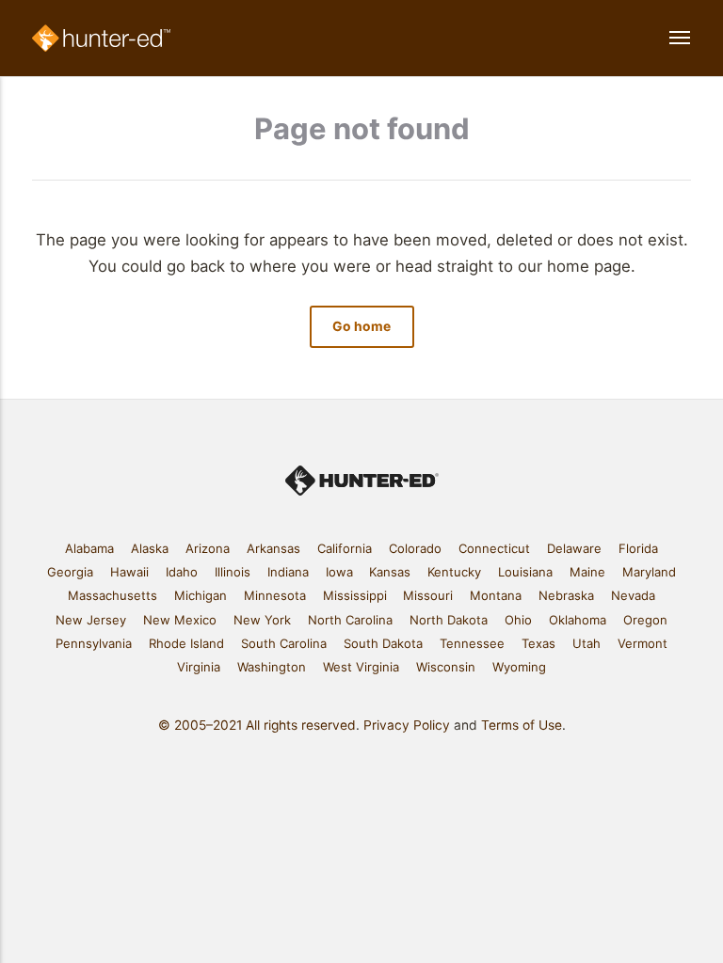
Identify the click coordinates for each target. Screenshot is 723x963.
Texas (538, 643)
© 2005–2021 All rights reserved (257, 725)
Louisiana (525, 571)
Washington (271, 666)
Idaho (182, 571)
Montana (496, 595)
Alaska (150, 548)
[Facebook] (316, 784)
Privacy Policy (406, 725)
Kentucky (454, 571)
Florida (638, 548)
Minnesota (275, 595)
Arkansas (273, 548)
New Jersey (91, 619)
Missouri (428, 595)
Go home (361, 326)
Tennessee (472, 643)
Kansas (389, 571)
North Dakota (449, 619)
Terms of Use (521, 725)
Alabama (89, 548)
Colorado (415, 548)
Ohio (518, 619)
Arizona (207, 548)
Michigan (200, 595)
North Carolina (350, 619)
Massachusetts (112, 595)
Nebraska (566, 595)
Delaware (574, 548)
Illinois (232, 571)
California (344, 548)
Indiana (288, 571)
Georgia (70, 571)
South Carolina (284, 643)
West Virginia (361, 666)
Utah (586, 643)
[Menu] (664, 38)
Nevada (633, 595)
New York (262, 619)
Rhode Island (186, 643)
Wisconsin (445, 666)
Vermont (642, 643)
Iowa (339, 571)
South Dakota (383, 643)
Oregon (645, 619)
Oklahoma (577, 619)
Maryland (649, 571)
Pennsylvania (94, 643)
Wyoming (519, 666)
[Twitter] (346, 784)
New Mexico (180, 619)
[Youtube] (406, 784)
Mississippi (355, 595)
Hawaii (129, 571)
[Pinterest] (376, 784)
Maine (587, 571)
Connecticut (494, 548)
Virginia (198, 666)
